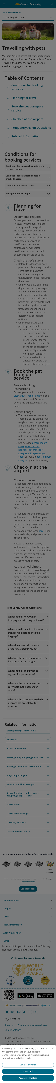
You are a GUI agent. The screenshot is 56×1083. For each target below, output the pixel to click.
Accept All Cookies (28, 1078)
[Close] (52, 1048)
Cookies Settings (28, 1064)
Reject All (28, 1071)
